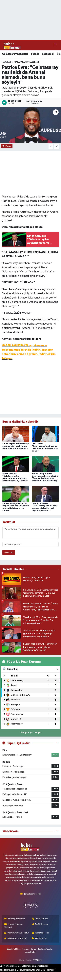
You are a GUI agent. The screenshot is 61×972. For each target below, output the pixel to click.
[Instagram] (30, 905)
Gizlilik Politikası (14, 949)
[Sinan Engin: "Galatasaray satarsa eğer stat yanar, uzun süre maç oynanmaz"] (15, 434)
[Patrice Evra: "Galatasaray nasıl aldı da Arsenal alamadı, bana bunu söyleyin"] (30, 125)
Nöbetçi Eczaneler (16, 919)
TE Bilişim (37, 960)
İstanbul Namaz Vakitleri (13, 925)
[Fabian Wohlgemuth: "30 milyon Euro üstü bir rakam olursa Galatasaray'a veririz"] (15, 493)
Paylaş (8, 146)
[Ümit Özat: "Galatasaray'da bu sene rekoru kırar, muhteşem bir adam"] (45, 434)
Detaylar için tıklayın (30, 732)
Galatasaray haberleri (15, 54)
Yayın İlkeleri (30, 952)
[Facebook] (25, 905)
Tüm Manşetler (42, 933)
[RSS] (35, 905)
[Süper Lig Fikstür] (57, 743)
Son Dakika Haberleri (16, 938)
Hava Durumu (42, 919)
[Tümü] (57, 831)
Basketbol (48, 54)
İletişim (26, 949)
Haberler (6, 62)
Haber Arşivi (41, 938)
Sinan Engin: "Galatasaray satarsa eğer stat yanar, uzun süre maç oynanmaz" (15, 446)
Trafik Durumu (41, 924)
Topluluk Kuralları (45, 949)
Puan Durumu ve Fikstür (18, 933)
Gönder (8, 552)
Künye (33, 949)
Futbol (35, 54)
